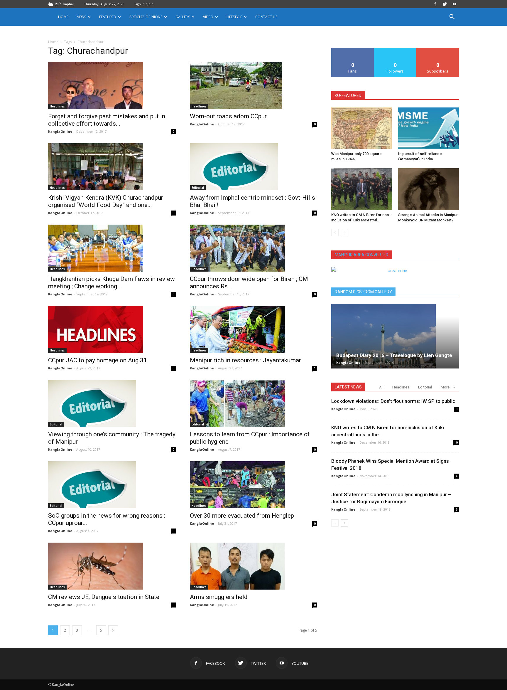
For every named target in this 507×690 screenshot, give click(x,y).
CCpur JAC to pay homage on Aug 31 (97, 360)
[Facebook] (435, 4)
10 (456, 442)
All (381, 387)
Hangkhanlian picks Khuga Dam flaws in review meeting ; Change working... (111, 282)
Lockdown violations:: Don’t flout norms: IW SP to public (393, 401)
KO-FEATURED (348, 95)
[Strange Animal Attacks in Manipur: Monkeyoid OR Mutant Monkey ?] (428, 189)
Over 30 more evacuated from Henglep (242, 515)
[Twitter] (444, 4)
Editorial (198, 188)
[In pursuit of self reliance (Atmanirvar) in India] (428, 128)
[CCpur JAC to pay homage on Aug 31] (112, 329)
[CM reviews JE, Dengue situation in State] (112, 566)
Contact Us (266, 16)
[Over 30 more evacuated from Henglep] (253, 484)
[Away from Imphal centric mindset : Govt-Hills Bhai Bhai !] (253, 166)
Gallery (182, 16)
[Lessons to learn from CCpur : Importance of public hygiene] (253, 403)
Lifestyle (234, 16)
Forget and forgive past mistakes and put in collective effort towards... (106, 120)
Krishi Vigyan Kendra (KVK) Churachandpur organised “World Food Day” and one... (105, 201)
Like (352, 50)
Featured (107, 16)
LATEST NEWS (348, 387)
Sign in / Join (143, 4)
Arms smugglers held (219, 596)
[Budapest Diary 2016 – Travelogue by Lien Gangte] (395, 336)
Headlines (57, 106)
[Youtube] (454, 4)
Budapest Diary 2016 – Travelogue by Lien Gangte (394, 355)
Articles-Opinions (145, 16)
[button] (452, 17)
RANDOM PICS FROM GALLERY (363, 292)
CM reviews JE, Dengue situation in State (103, 596)
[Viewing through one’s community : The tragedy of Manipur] (112, 403)
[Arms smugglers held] (253, 566)
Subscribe (438, 50)
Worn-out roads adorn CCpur (228, 116)
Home (63, 16)
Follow (395, 50)
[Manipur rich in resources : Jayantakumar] (253, 329)
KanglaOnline (60, 131)
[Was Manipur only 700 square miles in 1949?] (361, 128)
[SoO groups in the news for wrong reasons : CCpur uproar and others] (112, 484)
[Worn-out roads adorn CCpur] (253, 85)
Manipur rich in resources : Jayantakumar (245, 360)
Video (208, 16)
